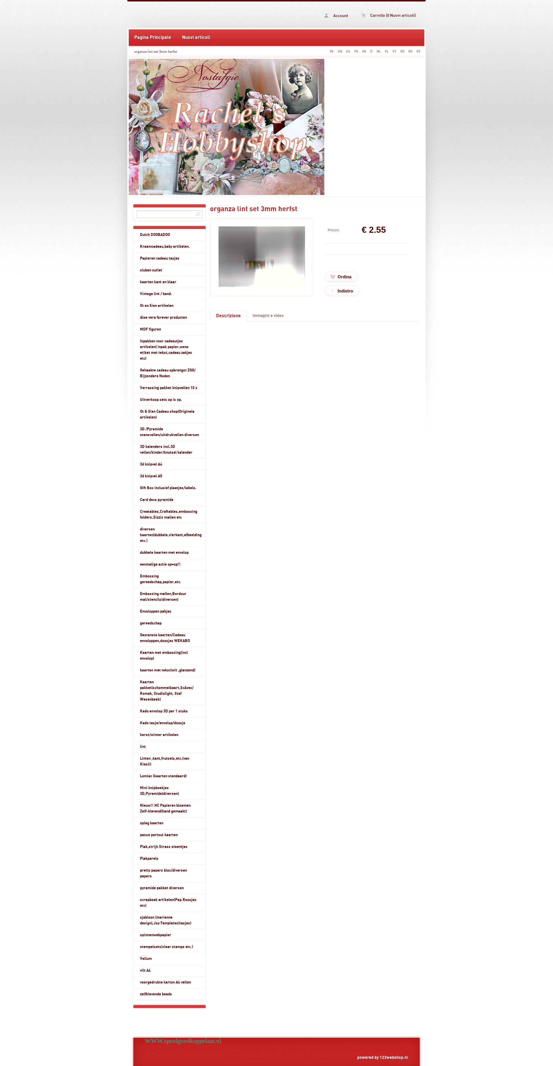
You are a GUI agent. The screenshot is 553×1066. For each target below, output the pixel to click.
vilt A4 (145, 971)
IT (371, 51)
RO (402, 51)
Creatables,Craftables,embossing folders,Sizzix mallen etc (168, 514)
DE (332, 51)
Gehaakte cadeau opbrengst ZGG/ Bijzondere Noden (168, 373)
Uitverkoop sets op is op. (161, 400)
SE (418, 51)
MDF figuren (150, 329)
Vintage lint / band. (156, 294)
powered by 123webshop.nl (382, 1057)
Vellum (146, 959)
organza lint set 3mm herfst (155, 51)
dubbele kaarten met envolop (164, 553)
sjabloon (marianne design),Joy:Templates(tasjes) (165, 920)
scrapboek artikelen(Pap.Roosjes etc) (168, 903)
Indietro (345, 290)
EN (340, 51)
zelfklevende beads (156, 994)
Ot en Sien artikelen (156, 306)
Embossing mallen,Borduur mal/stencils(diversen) (163, 597)
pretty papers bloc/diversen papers (163, 873)
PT (394, 51)
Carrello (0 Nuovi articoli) (392, 16)
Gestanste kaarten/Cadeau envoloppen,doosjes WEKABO (165, 638)
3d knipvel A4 (151, 464)
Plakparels (149, 859)
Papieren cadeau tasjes (159, 258)
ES (348, 51)
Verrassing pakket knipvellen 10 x (168, 388)
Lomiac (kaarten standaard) (163, 776)
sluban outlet (151, 270)
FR (356, 51)
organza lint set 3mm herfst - (202, 14)
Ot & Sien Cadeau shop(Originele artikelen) (167, 414)
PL (387, 51)
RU (410, 51)
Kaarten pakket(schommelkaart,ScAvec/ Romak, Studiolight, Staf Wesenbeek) (167, 690)
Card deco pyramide (156, 500)
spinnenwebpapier (155, 935)
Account (340, 16)
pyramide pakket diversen (162, 888)
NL (379, 51)
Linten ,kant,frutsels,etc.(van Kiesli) (164, 761)
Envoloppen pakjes (155, 611)
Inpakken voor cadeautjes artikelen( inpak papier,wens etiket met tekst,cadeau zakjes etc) (166, 350)
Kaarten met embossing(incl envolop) (164, 655)
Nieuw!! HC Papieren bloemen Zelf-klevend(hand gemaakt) (165, 808)
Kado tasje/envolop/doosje (162, 723)
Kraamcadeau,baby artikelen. (165, 247)
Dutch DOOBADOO (155, 235)
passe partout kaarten (159, 835)
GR (364, 51)
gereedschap (151, 623)
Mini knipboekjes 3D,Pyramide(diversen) (159, 791)
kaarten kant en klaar (158, 282)
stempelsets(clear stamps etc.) (166, 947)
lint (143, 747)
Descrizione (228, 315)
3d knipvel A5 (151, 476)
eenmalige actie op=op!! (160, 564)
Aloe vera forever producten (163, 318)
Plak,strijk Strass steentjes (164, 847)
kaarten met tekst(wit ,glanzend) (167, 670)
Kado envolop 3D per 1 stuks (164, 711)
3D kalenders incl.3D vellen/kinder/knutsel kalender (166, 450)
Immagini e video (268, 316)
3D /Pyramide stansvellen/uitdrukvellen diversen (169, 432)
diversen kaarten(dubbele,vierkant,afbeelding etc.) (171, 535)
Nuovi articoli (196, 37)
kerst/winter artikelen (159, 735)
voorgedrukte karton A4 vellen (165, 982)
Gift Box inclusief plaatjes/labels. (168, 488)
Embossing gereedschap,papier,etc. (160, 579)
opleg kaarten (151, 823)
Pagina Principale (152, 37)
